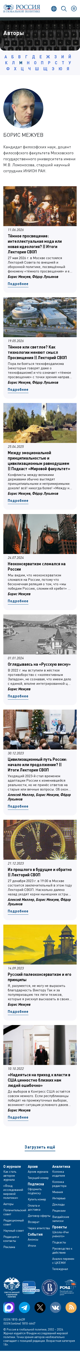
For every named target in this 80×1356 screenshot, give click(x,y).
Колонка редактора (59, 1184)
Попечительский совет (14, 1212)
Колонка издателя (58, 1173)
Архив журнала (38, 1171)
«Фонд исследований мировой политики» (13, 1191)
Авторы (8, 1204)
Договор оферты (39, 1215)
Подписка (36, 1184)
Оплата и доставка (34, 1207)
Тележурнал (60, 1269)
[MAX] (8, 1307)
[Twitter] (40, 1307)
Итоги (32, 1245)
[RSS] (71, 1307)
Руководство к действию (62, 1250)
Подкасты (59, 1242)
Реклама (9, 1247)
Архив (33, 1166)
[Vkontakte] (55, 1307)
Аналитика (61, 1166)
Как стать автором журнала (9, 1175)
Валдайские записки (60, 1219)
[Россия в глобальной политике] (21, 8)
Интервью (59, 1198)
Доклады (58, 1204)
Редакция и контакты (11, 1239)
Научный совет (13, 1230)
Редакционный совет (13, 1222)
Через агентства (39, 1228)
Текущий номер (38, 1178)
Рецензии (59, 1210)
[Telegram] (24, 1307)
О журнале (12, 1166)
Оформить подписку (35, 1191)
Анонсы (33, 1239)
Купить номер (37, 1199)
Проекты (59, 1227)
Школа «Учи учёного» (60, 1234)
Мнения (57, 1192)
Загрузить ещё (40, 1147)
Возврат (33, 1222)
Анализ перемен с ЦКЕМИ (63, 1260)
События (35, 1234)
